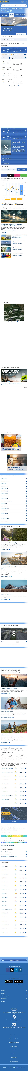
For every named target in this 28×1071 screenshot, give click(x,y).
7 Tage (23, 14)
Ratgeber (3, 1001)
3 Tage (11, 14)
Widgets (3, 993)
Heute (2, 14)
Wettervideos (4, 998)
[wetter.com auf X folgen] (12, 970)
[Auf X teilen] (10, 175)
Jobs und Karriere (14, 1035)
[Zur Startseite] (5, 1)
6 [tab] (19, 644)
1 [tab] (9, 644)
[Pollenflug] (22, 2)
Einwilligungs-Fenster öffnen (14, 1042)
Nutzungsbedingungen (14, 1061)
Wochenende (18, 14)
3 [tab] (13, 644)
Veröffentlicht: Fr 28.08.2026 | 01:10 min (8, 230)
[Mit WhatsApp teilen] (23, 175)
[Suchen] (25, 5)
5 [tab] (17, 644)
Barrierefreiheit (14, 1057)
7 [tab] (20, 824)
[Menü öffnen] (26, 1)
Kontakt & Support (14, 1046)
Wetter (2, 990)
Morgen (7, 14)
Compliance (14, 1053)
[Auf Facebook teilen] (4, 175)
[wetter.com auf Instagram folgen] (20, 970)
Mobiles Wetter (4, 996)
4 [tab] (15, 644)
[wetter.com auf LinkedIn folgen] (16, 970)
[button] (14, 50)
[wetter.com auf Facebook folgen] (8, 970)
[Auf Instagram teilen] (17, 175)
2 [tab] (11, 644)
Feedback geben (12, 31)
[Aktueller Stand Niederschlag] (14, 312)
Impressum (14, 1050)
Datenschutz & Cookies (14, 1038)
